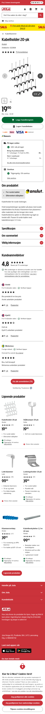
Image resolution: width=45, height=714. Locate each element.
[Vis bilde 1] (4, 100)
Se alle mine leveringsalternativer (18, 163)
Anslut (4, 44)
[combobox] (22, 15)
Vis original (19, 353)
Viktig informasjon (11, 242)
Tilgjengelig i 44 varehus (11, 443)
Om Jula (6, 592)
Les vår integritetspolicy (34, 691)
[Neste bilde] (40, 76)
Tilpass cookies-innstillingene (22, 709)
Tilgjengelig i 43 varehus (33, 561)
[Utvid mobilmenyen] (42, 9)
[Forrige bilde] (4, 76)
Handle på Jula (9, 585)
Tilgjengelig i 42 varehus (33, 500)
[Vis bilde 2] (10, 100)
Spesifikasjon (8, 228)
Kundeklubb (7, 600)
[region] (22, 687)
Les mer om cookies (19, 691)
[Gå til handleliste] (30, 9)
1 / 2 (35, 94)
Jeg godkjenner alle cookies (22, 697)
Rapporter (14, 305)
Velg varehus (9, 21)
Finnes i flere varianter (32, 444)
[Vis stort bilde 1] (22, 76)
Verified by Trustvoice (21, 388)
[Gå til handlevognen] (36, 9)
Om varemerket (10, 235)
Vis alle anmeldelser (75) (23, 381)
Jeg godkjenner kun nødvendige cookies (23, 703)
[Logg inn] (25, 9)
